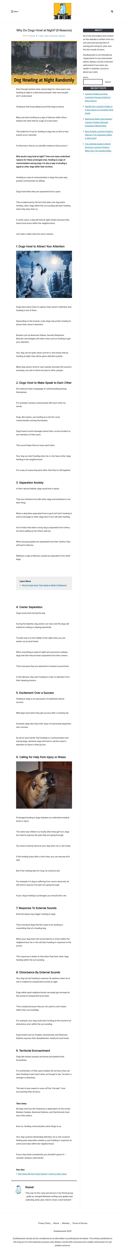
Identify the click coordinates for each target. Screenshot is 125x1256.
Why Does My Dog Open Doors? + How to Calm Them (42, 1174)
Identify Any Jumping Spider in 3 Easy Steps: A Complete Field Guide (99, 110)
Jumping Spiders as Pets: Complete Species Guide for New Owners (98, 97)
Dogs (42, 36)
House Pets (54, 36)
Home (47, 36)
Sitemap (65, 1223)
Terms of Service (79, 1223)
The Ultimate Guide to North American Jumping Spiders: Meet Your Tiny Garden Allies (98, 147)
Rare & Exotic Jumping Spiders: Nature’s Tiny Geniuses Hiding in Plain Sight (99, 134)
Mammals (62, 36)
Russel (32, 36)
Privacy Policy (44, 1223)
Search (85, 77)
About (56, 1223)
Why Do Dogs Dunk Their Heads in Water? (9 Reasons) (44, 585)
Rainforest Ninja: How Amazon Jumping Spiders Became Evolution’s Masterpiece (98, 122)
